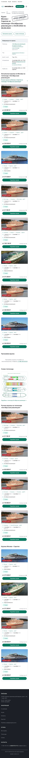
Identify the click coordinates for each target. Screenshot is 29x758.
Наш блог (20, 1)
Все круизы (4, 730)
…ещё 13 (16, 458)
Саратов (5, 132)
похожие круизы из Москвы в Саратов (18, 53)
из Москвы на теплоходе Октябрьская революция (18, 12)
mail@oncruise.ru (22, 745)
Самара (5, 99)
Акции (9, 1)
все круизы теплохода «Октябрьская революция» (17, 46)
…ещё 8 (20, 525)
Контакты (14, 1)
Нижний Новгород (14, 525)
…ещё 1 (23, 199)
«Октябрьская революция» (18, 44)
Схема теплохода (19, 33)
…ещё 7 (14, 165)
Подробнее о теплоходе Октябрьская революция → (13, 400)
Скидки (6, 106)
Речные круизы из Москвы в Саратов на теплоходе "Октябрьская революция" (12, 80)
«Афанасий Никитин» (8, 270)
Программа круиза (7, 33)
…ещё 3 (21, 132)
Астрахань (11, 99)
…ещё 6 (21, 99)
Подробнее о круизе (14, 113)
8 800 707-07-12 (14, 745)
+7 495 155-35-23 (22, 361)
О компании (4, 1)
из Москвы (8, 12)
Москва (5, 165)
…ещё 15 (23, 491)
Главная (3, 12)
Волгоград (6, 199)
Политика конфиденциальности (8, 722)
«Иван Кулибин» (7, 170)
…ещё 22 (22, 232)
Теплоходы (3, 734)
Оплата (3, 737)
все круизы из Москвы (16, 64)
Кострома (6, 491)
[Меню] (26, 6)
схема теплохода (15, 48)
